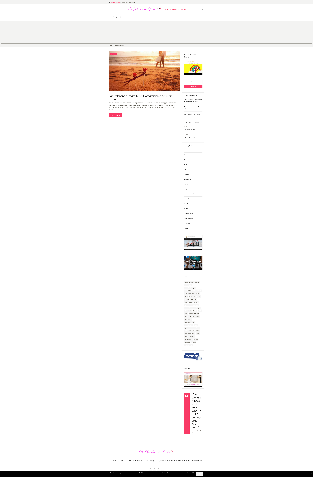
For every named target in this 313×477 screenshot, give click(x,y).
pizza (199, 310)
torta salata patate (189, 333)
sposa (186, 328)
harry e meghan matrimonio (191, 302)
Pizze (185, 189)
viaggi (196, 339)
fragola (187, 299)
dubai (195, 296)
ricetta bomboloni (194, 316)
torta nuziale (188, 330)
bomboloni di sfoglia (190, 288)
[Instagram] (120, 17)
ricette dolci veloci (189, 322)
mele (186, 308)
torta (197, 328)
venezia (192, 336)
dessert (197, 293)
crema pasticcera (189, 293)
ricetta (186, 316)
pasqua (198, 308)
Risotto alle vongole (189, 129)
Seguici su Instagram (183, 17)
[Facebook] (109, 17)
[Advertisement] (156, 32)
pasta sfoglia (188, 310)
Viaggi (163, 17)
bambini (197, 282)
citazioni (199, 290)
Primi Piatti (187, 199)
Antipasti (187, 150)
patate (195, 310)
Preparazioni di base (191, 194)
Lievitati (186, 174)
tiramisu (192, 328)
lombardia (187, 305)
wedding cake (188, 345)
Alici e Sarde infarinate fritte (192, 114)
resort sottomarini (194, 313)
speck (195, 325)
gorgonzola (194, 299)
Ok (199, 474)
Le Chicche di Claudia (136, 460)
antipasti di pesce (189, 282)
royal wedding (188, 325)
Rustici (186, 209)
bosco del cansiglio (190, 290)
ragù (186, 313)
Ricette (156, 17)
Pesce (186, 184)
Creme (186, 160)
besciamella (188, 285)
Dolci (185, 165)
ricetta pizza (188, 319)
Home (139, 17)
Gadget (171, 17)
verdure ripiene (188, 339)
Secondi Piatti (188, 213)
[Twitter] (113, 17)
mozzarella (191, 308)
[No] (311, 474)
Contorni (187, 155)
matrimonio (195, 305)
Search (193, 86)
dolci (190, 296)
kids (185, 169)
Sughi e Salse (188, 218)
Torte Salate (188, 223)
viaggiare (187, 342)
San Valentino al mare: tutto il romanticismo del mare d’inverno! (140, 97)
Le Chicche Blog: (115, 2)
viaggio (194, 342)
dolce (186, 296)
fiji (199, 296)
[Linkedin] (116, 17)
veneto (186, 336)
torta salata (196, 330)
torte (197, 333)
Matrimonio (147, 17)
